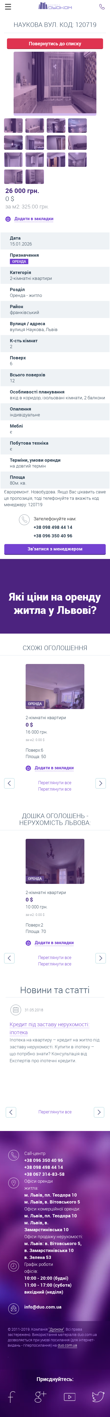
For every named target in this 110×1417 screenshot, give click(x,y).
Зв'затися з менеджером (55, 549)
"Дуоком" (56, 1329)
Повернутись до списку (55, 43)
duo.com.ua (67, 1345)
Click (8, 8)
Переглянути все (54, 783)
